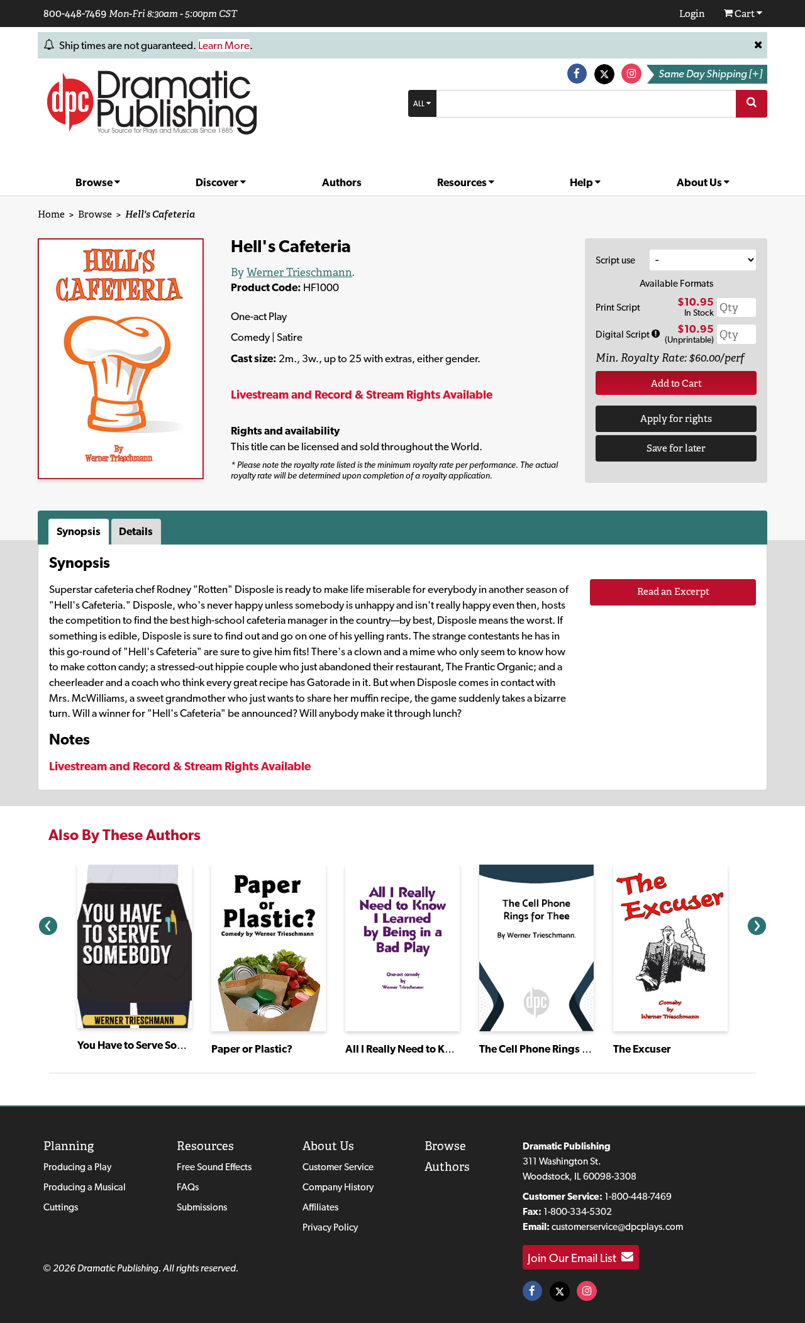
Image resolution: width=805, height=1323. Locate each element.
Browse (94, 182)
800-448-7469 (74, 13)
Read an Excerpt (673, 591)
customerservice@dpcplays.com (617, 1226)
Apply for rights (676, 418)
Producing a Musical (84, 1187)
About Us (700, 182)
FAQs (188, 1187)
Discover (218, 182)
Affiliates (320, 1207)
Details (136, 531)
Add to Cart (676, 383)
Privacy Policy (330, 1227)
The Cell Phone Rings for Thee (550, 1049)
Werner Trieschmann (299, 272)
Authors (342, 182)
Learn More (224, 45)
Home (51, 214)
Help (582, 182)
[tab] (79, 532)
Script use (615, 260)
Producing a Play (77, 1167)
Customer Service (338, 1167)
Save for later (676, 448)
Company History (338, 1187)
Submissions (202, 1207)
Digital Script (624, 334)
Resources (463, 182)
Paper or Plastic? (251, 1049)
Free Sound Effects (214, 1167)
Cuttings (60, 1207)
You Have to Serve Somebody (147, 1045)
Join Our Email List (574, 1257)
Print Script (618, 307)
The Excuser (642, 1049)
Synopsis (79, 531)
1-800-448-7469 (638, 1196)
